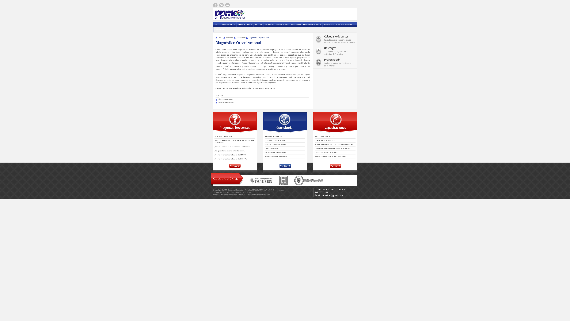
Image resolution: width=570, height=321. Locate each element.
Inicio (220, 38)
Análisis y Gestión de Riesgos (276, 157)
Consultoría (241, 38)
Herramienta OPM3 (225, 100)
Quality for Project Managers (326, 153)
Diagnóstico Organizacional (259, 38)
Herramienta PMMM (225, 103)
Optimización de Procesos (275, 140)
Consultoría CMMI (272, 149)
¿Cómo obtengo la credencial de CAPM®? (230, 159)
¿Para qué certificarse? (223, 136)
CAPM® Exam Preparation (325, 140)
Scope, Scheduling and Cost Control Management (334, 144)
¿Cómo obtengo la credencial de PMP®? (230, 155)
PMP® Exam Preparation (324, 136)
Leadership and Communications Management (333, 149)
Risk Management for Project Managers (330, 157)
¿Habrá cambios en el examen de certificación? (232, 147)
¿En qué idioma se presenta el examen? (229, 151)
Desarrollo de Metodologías (275, 153)
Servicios (229, 38)
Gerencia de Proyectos (273, 136)
